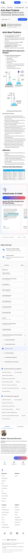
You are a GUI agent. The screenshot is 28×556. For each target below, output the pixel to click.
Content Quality (5, 512)
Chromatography (18, 372)
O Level (3, 7)
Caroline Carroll (17, 25)
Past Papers (4, 493)
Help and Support (5, 527)
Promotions (4, 514)
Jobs (3, 517)
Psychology (17, 522)
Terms (3, 519)
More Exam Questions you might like (12, 368)
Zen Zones (4, 498)
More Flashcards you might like (11, 396)
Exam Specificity (5, 509)
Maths (16, 514)
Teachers (4, 480)
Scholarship (4, 488)
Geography (17, 517)
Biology (16, 507)
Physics (16, 512)
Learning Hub (4, 478)
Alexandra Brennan (17, 24)
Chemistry (10, 7)
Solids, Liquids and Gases (7, 381)
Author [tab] (8, 426)
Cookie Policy (5, 524)
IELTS (3, 483)
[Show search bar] (22, 2)
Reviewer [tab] (21, 426)
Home (3, 475)
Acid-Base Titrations (6, 372)
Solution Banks (5, 495)
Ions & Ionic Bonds (6, 391)
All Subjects (17, 524)
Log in (16, 475)
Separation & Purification (7, 375)
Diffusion (18, 381)
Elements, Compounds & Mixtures (9, 385)
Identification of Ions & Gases (8, 378)
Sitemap (3, 500)
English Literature (18, 519)
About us (4, 507)
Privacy (3, 522)
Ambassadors (5, 485)
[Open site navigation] (25, 2)
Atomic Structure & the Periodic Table (10, 388)
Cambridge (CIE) (19, 7)
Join (2, 490)
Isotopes (24, 388)
